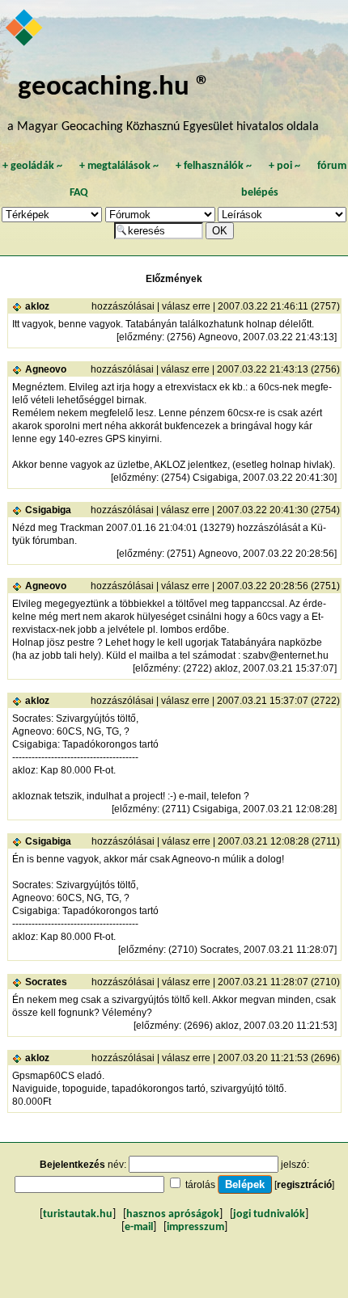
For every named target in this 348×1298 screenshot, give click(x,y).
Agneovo (45, 369)
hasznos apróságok (172, 1214)
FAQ (79, 193)
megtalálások (119, 166)
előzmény (140, 337)
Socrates (46, 982)
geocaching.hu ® (114, 88)
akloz (37, 306)
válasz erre (186, 306)
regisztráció (304, 1185)
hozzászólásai (123, 306)
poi (284, 166)
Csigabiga (48, 510)
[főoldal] (25, 29)
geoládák (32, 166)
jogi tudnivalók (269, 1214)
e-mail (139, 1227)
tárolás (200, 1185)
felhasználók (214, 166)
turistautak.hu (77, 1214)
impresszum (195, 1227)
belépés (259, 193)
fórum (331, 166)
